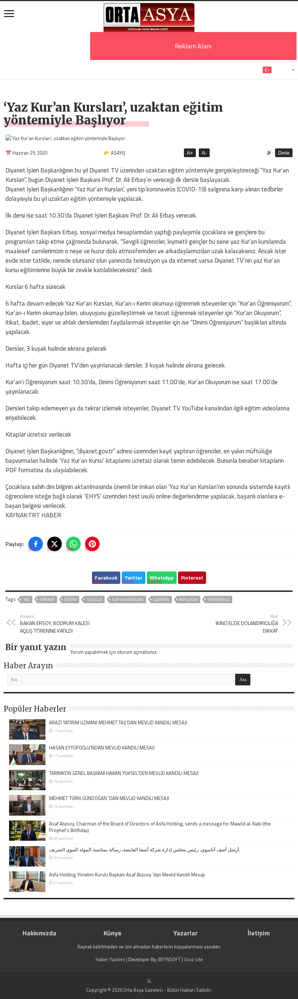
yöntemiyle (219, 599)
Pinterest (192, 577)
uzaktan (161, 599)
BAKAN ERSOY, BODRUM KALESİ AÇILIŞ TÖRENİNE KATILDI (54, 623)
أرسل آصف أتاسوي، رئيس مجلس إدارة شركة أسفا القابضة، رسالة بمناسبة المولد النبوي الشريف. (144, 849)
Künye (112, 933)
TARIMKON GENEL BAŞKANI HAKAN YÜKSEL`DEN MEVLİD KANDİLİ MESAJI (123, 773)
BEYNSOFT (169, 959)
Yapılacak (188, 599)
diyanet (47, 599)
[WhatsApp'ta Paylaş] (73, 544)
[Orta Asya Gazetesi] (149, 16)
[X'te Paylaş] (54, 544)
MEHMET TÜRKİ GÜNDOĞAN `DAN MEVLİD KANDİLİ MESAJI (109, 798)
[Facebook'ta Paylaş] (35, 544)
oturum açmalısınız (137, 652)
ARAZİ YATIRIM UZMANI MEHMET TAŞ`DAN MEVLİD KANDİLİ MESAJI (118, 722)
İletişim (258, 933)
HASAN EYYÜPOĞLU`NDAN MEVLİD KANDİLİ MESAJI (101, 747)
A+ (190, 153)
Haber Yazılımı (110, 959)
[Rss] (149, 981)
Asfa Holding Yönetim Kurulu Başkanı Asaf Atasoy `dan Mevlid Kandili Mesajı (127, 874)
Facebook (106, 577)
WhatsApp (162, 577)
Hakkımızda (39, 933)
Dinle (284, 153)
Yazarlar (185, 933)
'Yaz (26, 599)
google (94, 599)
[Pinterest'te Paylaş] (92, 544)
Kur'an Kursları (128, 599)
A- (204, 153)
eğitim (70, 599)
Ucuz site (193, 959)
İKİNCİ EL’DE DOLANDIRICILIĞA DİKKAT (247, 623)
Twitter (133, 577)
